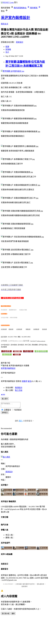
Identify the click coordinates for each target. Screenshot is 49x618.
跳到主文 (4, 24)
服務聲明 (24, 586)
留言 (29, 381)
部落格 (8, 49)
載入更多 (5, 399)
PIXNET (10, 584)
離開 (13, 613)
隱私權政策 (40, 584)
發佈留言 (5, 412)
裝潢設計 (18, 388)
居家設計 (19, 42)
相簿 (7, 47)
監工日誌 (18, 390)
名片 (7, 52)
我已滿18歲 (5, 613)
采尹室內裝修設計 (15, 18)
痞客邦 (24, 381)
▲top (3, 394)
